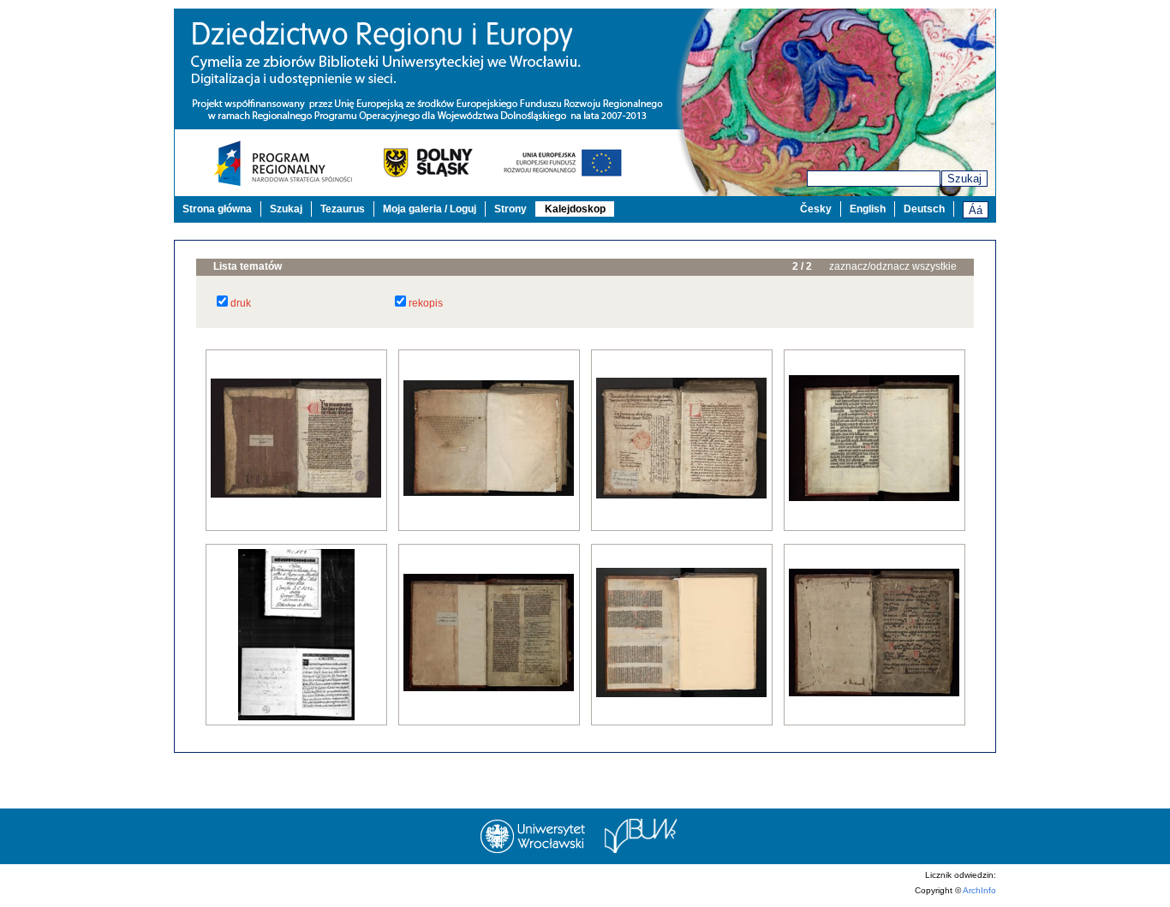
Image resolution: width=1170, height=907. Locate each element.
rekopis (426, 303)
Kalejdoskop (575, 209)
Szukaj (964, 178)
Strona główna (217, 209)
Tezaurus (342, 209)
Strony (510, 209)
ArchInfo (979, 890)
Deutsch (924, 209)
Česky (816, 209)
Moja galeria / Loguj (429, 209)
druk (240, 303)
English (868, 209)
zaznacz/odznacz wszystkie (893, 266)
